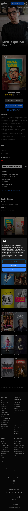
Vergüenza (4, 309)
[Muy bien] (13, 95)
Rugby (2, 457)
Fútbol (14, 7)
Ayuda (14, 483)
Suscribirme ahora (17, 3)
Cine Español (4, 404)
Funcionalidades (17, 443)
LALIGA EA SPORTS (5, 445)
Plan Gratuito (17, 461)
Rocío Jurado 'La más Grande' (20, 421)
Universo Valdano (5, 451)
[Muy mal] (6, 95)
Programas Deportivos (18, 429)
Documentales (4, 424)
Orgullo (2, 428)
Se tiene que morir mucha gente (19, 411)
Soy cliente (15, 100)
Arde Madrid (17, 309)
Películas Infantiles (5, 414)
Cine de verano (4, 412)
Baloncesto (3, 453)
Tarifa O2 (16, 466)
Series (3, 7)
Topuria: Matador (4, 459)
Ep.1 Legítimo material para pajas (10, 174)
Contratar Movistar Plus (19, 451)
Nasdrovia (4, 378)
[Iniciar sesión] (25, 3)
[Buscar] (9, 3)
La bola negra (17, 404)
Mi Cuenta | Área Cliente (19, 445)
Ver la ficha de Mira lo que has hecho (14, 169)
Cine (8, 7)
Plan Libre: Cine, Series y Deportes (19, 454)
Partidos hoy (3, 466)
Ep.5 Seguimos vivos (7, 184)
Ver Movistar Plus (17, 441)
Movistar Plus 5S (17, 433)
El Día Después (4, 449)
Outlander (16, 408)
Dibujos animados (17, 427)
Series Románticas (5, 420)
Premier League (4, 447)
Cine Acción (3, 408)
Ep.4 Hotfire (5, 181)
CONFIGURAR (14, 261)
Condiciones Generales (19, 447)
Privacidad (22, 497)
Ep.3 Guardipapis (6, 179)
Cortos (2, 410)
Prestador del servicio (7, 497)
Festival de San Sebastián (19, 425)
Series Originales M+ (5, 418)
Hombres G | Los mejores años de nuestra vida (20, 418)
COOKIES (14, 499)
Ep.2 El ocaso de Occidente (8, 176)
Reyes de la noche (19, 378)
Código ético (16, 449)
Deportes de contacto (5, 461)
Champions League (5, 443)
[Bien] (11, 95)
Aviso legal (16, 497)
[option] (9, 226)
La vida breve (18, 286)
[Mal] (7, 95)
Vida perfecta (5, 286)
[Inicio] (4, 3)
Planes (15, 459)
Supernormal (4, 355)
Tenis (2, 455)
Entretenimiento (4, 426)
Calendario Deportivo (5, 465)
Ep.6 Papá (4, 186)
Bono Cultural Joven (18, 465)
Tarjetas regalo (17, 468)
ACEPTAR (14, 269)
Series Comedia (4, 422)
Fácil (2, 332)
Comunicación (17, 470)
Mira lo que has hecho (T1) (11, 166)
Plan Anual (16, 463)
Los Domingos (17, 406)
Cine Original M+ (4, 402)
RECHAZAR (14, 265)
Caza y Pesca (16, 431)
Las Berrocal (16, 416)
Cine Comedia (4, 406)
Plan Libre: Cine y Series (19, 457)
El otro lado (17, 355)
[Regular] (9, 95)
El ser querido (17, 402)
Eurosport (3, 463)
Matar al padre (18, 332)
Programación (4, 468)
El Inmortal (16, 414)
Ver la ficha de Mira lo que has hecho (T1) (12, 190)
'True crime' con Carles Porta (20, 423)
